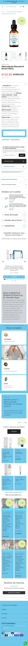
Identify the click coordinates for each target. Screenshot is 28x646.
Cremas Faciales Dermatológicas (14, 11)
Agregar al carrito (9, 166)
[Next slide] (24, 261)
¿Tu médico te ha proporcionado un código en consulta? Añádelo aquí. (13, 147)
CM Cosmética (9, 625)
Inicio (3, 11)
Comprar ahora (8, 161)
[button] (2, 6)
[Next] (24, 422)
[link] (14, 338)
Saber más (11, 201)
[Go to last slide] (3, 261)
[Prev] (19, 422)
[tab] (5, 279)
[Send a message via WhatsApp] (25, 643)
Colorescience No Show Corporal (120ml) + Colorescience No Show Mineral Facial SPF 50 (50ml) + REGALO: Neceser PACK (14, 268)
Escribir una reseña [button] (14, 592)
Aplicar (22, 155)
